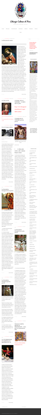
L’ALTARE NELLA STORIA (32, 246)
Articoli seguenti (24, 406)
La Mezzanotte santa (7, 40)
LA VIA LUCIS (5, 100)
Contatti (20, 32)
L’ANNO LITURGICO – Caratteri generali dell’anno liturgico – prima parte (32, 259)
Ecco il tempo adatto (7, 127)
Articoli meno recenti (4, 406)
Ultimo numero (7, 28)
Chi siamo (3, 28)
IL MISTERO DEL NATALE (32, 168)
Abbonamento (31, 28)
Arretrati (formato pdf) (14, 28)
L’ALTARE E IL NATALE (31, 244)
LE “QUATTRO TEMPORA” (32, 253)
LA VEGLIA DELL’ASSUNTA (32, 215)
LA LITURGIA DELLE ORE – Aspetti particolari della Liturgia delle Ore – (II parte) (33, 263)
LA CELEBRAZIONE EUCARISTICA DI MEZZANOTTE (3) (7, 341)
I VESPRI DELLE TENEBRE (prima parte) (19, 120)
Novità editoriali (20, 28)
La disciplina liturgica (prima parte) (6, 282)
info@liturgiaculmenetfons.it (32, 217)
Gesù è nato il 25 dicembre (32, 170)
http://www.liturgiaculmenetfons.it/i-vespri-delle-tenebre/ (20, 109)
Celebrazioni (25, 28)
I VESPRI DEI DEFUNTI (31, 209)
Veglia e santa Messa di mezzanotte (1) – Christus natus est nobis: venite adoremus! (33, 206)
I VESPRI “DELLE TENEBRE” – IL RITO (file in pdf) (20, 102)
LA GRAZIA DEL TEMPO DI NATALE (33, 166)
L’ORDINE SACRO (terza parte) (33, 284)
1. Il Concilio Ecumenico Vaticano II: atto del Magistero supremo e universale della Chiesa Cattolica (33, 212)
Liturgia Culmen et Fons (20, 21)
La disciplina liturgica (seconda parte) (19, 231)
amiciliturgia (7, 38)
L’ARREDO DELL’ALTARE (32, 248)
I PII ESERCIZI (30, 242)
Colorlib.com (15, 413)
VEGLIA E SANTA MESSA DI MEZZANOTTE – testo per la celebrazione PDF (20, 326)
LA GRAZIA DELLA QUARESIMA (32, 155)
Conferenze (36, 28)
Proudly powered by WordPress (5, 413)
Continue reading (24, 94)
